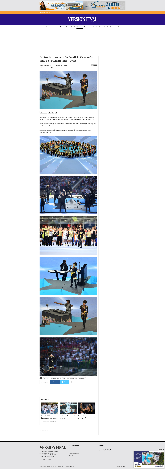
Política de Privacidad (69, 466)
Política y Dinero (65, 26)
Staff (70, 449)
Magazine (87, 26)
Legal (109, 26)
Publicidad (115, 26)
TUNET (123, 466)
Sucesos (56, 26)
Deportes (79, 26)
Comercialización (74, 453)
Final (64, 378)
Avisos (71, 455)
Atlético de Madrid (56, 378)
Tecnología (102, 26)
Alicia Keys (46, 378)
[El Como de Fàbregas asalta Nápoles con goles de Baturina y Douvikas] (86, 408)
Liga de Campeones (72, 378)
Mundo (73, 26)
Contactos (72, 451)
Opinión (95, 26)
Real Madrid (82, 378)
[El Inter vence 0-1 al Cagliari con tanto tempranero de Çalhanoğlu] (68, 408)
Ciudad (48, 26)
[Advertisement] (82, 43)
